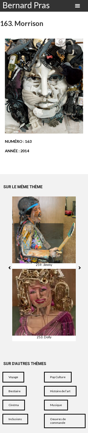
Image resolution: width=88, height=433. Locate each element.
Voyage (13, 377)
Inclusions (15, 419)
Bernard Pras (26, 5)
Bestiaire (15, 391)
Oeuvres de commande (58, 421)
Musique (56, 405)
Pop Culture (58, 377)
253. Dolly (44, 337)
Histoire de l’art (60, 391)
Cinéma (14, 405)
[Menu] (77, 5)
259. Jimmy (44, 264)
